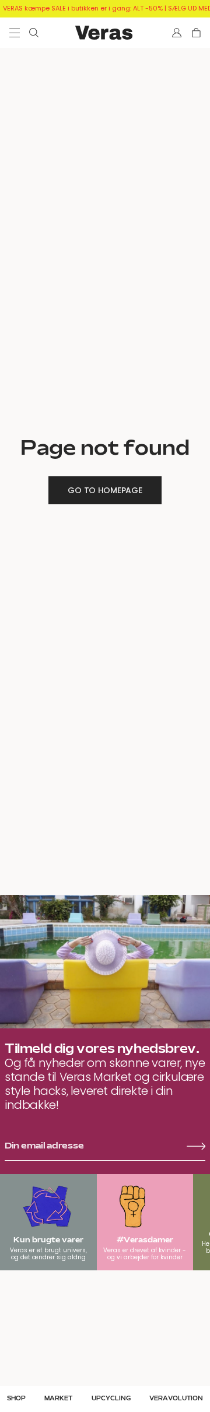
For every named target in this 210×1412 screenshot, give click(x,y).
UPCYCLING (111, 1398)
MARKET (58, 1398)
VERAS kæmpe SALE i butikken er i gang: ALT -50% (83, 8)
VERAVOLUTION (176, 1398)
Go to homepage (105, 490)
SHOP (16, 1398)
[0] (196, 32)
